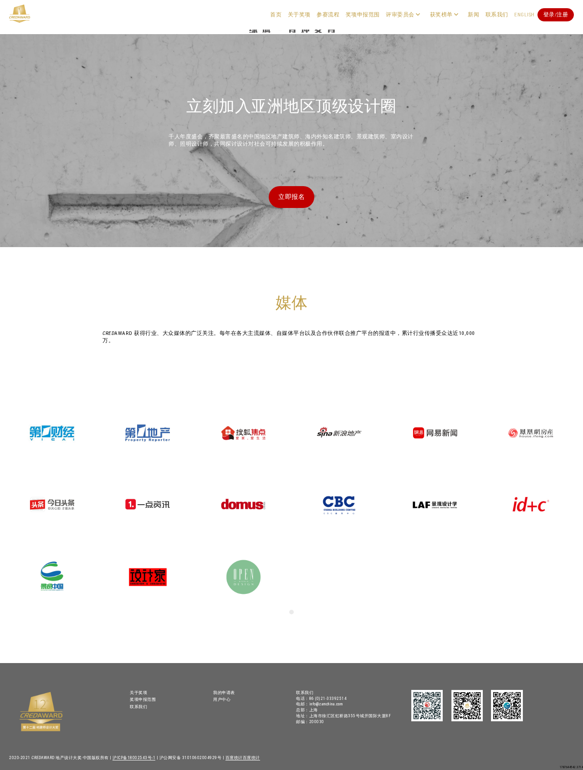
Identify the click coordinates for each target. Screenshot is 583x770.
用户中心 (221, 699)
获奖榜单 (441, 14)
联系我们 (497, 14)
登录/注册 (555, 14)
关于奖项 (299, 14)
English (524, 14)
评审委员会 (400, 14)
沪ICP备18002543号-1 (134, 757)
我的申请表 (224, 692)
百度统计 (234, 757)
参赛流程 (328, 14)
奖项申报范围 (363, 14)
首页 (275, 14)
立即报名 (291, 196)
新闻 (473, 14)
